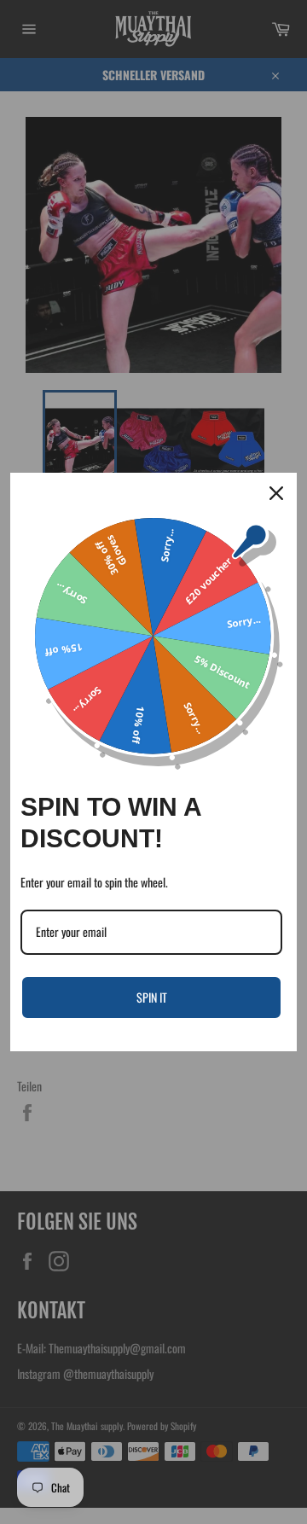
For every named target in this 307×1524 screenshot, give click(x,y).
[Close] (276, 493)
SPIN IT (151, 997)
